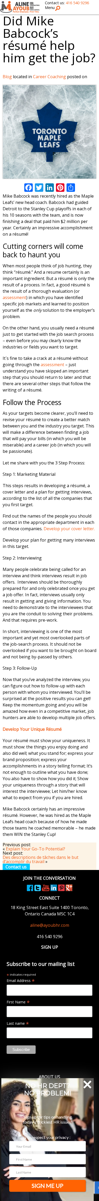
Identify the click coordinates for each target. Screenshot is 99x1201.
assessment (14, 297)
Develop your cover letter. (69, 529)
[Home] (20, 6)
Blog (7, 77)
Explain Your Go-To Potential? (35, 849)
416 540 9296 (77, 2)
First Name (18, 1002)
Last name (18, 1023)
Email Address (21, 980)
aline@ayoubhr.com (49, 925)
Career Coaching (49, 77)
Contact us (16, 867)
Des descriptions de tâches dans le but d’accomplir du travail (40, 859)
